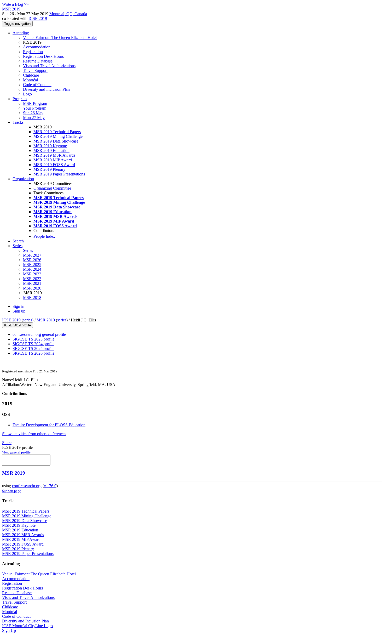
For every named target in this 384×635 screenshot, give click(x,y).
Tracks (18, 122)
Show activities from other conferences (34, 434)
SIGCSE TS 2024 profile (33, 344)
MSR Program (35, 103)
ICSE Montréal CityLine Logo (27, 625)
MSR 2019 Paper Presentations (59, 174)
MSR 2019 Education (51, 150)
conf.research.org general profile (39, 334)
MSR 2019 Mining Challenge (58, 136)
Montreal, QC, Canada (68, 14)
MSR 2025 (32, 264)
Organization (23, 179)
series (27, 320)
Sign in (18, 306)
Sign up (19, 311)
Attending (21, 33)
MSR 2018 (32, 297)
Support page (11, 491)
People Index (44, 236)
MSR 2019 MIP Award (52, 160)
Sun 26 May (33, 113)
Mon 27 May (34, 117)
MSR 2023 (32, 274)
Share (6, 442)
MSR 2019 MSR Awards (54, 155)
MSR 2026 (32, 260)
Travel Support (35, 70)
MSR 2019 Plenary (49, 169)
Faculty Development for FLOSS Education (49, 425)
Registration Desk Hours (43, 56)
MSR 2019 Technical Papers (57, 131)
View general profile (16, 452)
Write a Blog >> (15, 4)
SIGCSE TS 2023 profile (33, 339)
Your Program (34, 108)
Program (20, 99)
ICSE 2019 (37, 18)
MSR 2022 (32, 278)
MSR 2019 (46, 320)
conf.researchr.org (27, 486)
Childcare (31, 75)
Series (28, 250)
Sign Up (9, 630)
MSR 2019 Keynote (50, 146)
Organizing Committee (52, 188)
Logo (27, 94)
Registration (33, 51)
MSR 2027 (32, 255)
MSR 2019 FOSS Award (54, 164)
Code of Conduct (37, 84)
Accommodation (36, 47)
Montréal (30, 80)
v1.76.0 (50, 486)
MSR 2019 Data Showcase (55, 141)
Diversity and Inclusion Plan (46, 89)
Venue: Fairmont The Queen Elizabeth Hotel (60, 37)
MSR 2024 (32, 269)
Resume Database (38, 61)
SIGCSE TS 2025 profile (33, 348)
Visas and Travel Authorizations (49, 66)
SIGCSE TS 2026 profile (33, 353)
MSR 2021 (32, 283)
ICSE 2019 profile (17, 325)
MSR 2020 (32, 288)
